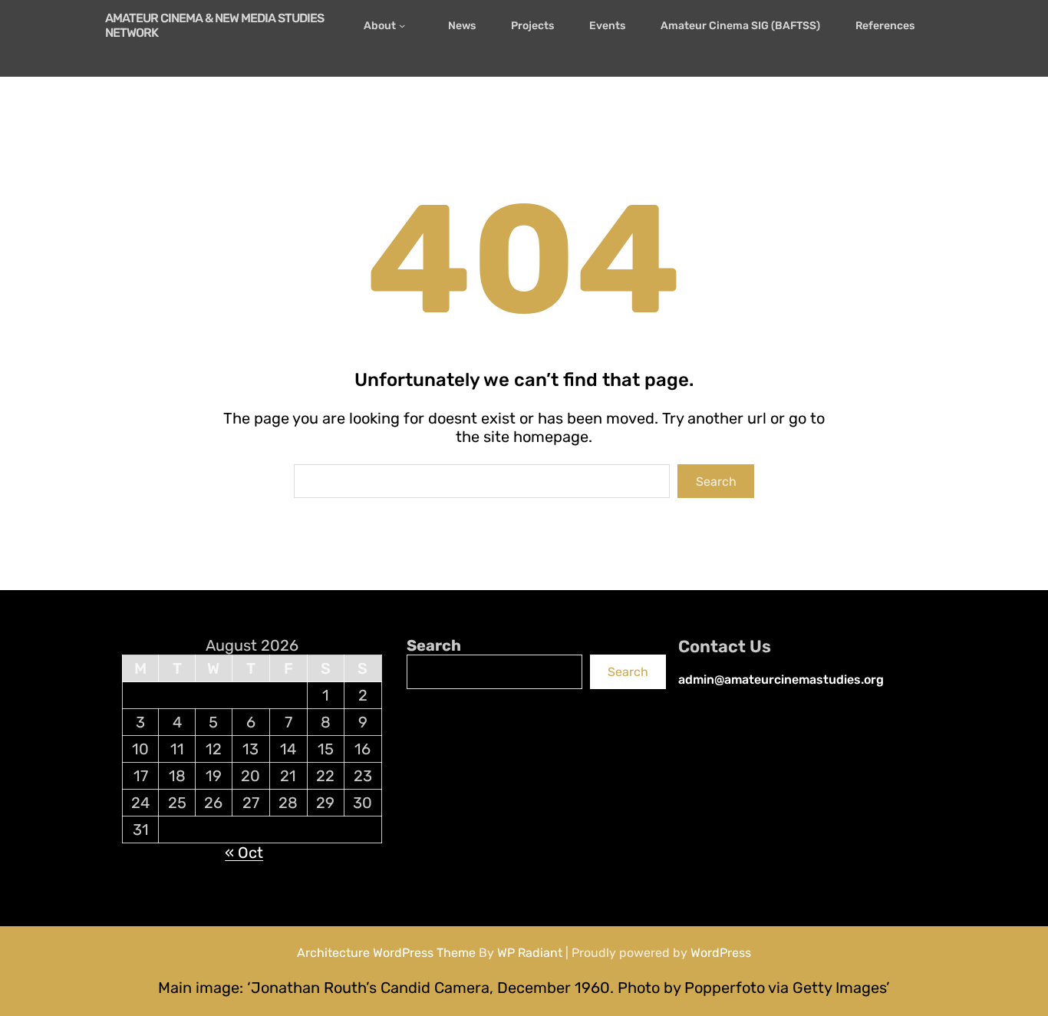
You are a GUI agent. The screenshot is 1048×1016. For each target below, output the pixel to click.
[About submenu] (406, 25)
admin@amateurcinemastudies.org (781, 679)
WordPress (720, 952)
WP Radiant (529, 952)
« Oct (244, 852)
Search (716, 481)
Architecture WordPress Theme (386, 952)
